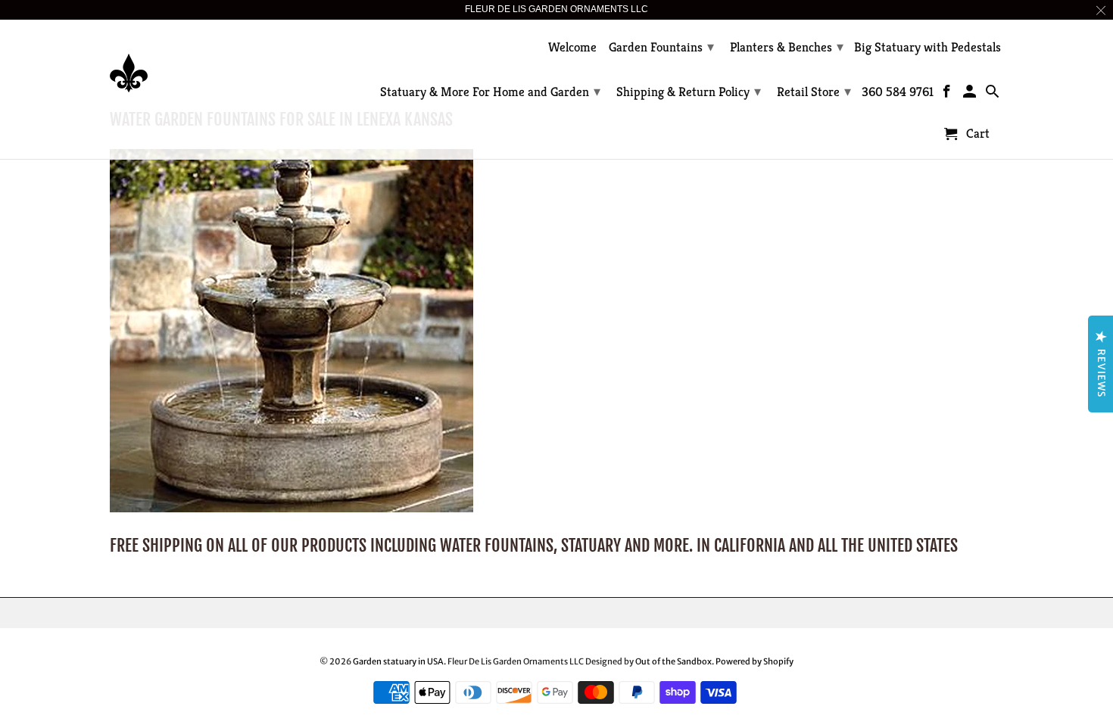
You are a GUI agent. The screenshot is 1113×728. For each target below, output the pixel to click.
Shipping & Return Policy (688, 91)
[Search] (993, 94)
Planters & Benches (786, 46)
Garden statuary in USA (398, 661)
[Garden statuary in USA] (216, 61)
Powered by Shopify (754, 661)
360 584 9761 (898, 92)
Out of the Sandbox (673, 661)
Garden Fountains (661, 46)
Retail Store (814, 91)
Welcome (572, 47)
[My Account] (971, 94)
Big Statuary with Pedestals (927, 47)
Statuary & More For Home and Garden (490, 91)
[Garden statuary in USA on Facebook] (948, 94)
